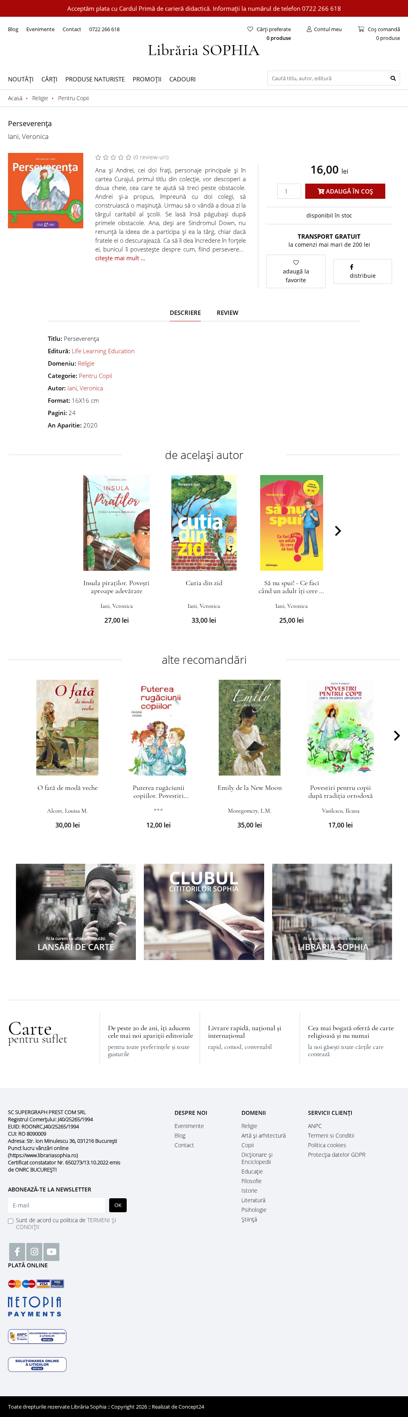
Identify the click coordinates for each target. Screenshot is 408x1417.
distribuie (363, 275)
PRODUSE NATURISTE (95, 79)
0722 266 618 (104, 29)
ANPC (315, 1126)
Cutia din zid (204, 582)
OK (118, 1205)
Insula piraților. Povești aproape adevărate (116, 586)
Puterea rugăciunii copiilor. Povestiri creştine (158, 795)
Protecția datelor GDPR (336, 1154)
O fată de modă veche (67, 787)
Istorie (249, 1190)
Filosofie (251, 1181)
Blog (13, 29)
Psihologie (254, 1209)
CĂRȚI (49, 79)
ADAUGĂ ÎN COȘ (348, 191)
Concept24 (191, 1406)
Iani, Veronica (28, 136)
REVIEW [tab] (227, 313)
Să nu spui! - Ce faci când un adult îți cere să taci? (292, 590)
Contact (72, 29)
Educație (252, 1171)
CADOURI (182, 79)
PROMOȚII (147, 79)
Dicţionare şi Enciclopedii (257, 1158)
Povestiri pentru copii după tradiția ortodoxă (340, 791)
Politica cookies (327, 1145)
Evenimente (40, 29)
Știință (249, 1219)
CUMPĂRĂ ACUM (116, 561)
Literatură (253, 1200)
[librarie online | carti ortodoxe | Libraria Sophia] (204, 48)
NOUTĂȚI (20, 79)
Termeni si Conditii (331, 1135)
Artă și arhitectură (263, 1135)
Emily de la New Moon (250, 787)
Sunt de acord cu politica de (66, 1223)
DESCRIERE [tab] (185, 313)
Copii (247, 1145)
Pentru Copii (95, 376)
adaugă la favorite (296, 275)
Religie (86, 363)
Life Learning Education (103, 351)
